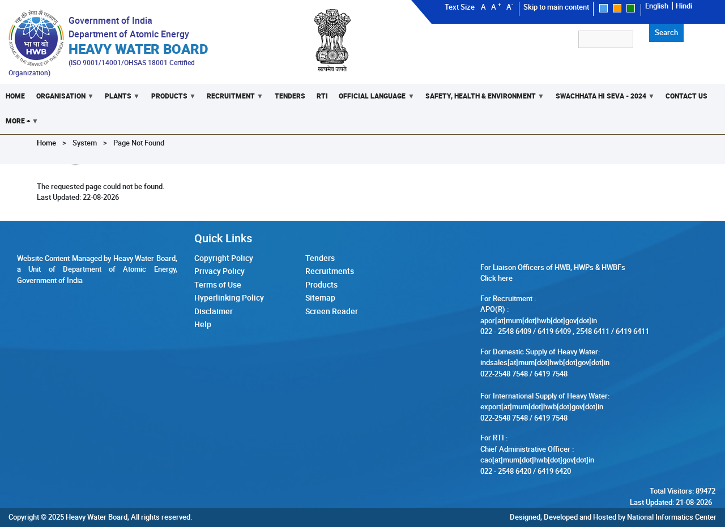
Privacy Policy (219, 270)
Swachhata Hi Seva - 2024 (598, 100)
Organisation (58, 100)
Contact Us (686, 96)
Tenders (290, 96)
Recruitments (329, 270)
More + (15, 125)
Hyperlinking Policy (229, 297)
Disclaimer (213, 311)
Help (202, 324)
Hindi (684, 6)
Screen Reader (331, 311)
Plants (115, 100)
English (656, 6)
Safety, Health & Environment (478, 100)
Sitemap (320, 297)
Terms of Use (217, 284)
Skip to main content (556, 7)
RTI (322, 96)
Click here (496, 278)
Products (166, 100)
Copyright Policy (223, 257)
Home (15, 96)
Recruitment (228, 100)
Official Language (370, 100)
